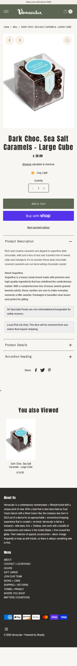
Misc (15, 27)
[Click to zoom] (67, 40)
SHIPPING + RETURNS (16, 585)
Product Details (16, 345)
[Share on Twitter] (43, 370)
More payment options (38, 227)
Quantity (38, 180)
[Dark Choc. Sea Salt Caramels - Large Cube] (21, 439)
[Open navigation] (6, 11)
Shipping (26, 164)
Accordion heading (18, 356)
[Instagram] (6, 629)
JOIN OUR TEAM (13, 576)
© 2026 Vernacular (13, 635)
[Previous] (9, 40)
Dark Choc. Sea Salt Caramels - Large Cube (20, 465)
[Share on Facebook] (36, 370)
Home (6, 27)
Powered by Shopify (34, 635)
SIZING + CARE (12, 580)
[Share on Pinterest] (49, 370)
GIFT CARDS (11, 572)
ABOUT (8, 559)
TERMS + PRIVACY (14, 589)
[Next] (19, 40)
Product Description (19, 241)
